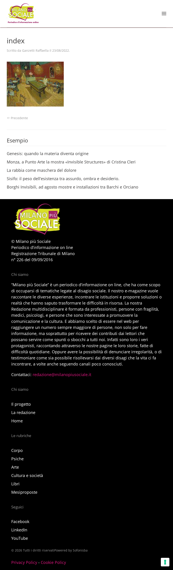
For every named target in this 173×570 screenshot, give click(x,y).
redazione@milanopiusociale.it (62, 374)
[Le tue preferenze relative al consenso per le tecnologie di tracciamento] (165, 562)
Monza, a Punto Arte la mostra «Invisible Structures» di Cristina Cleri (71, 162)
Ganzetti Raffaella (35, 50)
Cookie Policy (53, 562)
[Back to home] (23, 13)
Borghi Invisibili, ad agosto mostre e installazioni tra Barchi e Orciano (72, 187)
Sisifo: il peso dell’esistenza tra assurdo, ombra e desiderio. (63, 178)
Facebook (20, 521)
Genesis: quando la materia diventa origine (48, 153)
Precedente (19, 118)
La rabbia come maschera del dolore (41, 170)
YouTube (19, 538)
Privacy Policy (24, 562)
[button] (164, 13)
